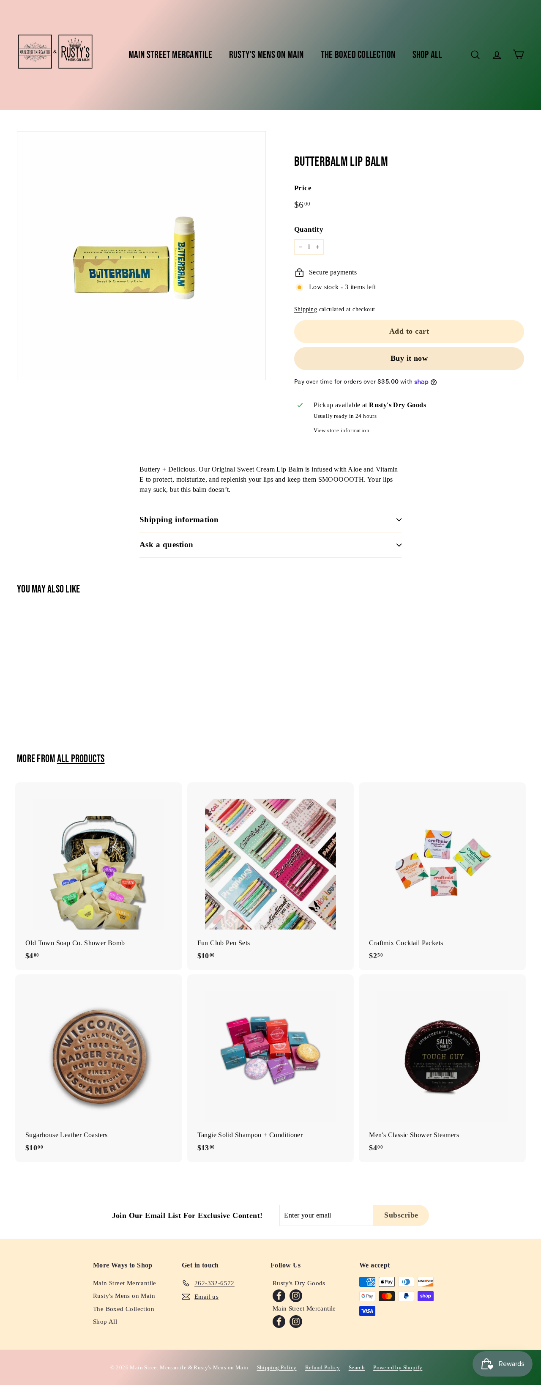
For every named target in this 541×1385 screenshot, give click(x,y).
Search (357, 1367)
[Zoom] (141, 256)
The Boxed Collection (358, 55)
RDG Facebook (279, 1295)
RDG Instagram (296, 1295)
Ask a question (166, 544)
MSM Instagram (296, 1321)
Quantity (308, 229)
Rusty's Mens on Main (266, 55)
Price (302, 188)
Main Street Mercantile (170, 55)
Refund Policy (322, 1367)
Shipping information (179, 519)
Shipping (305, 309)
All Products (81, 758)
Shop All (427, 55)
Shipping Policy (277, 1367)
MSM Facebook (279, 1321)
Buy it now (409, 358)
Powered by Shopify (397, 1367)
